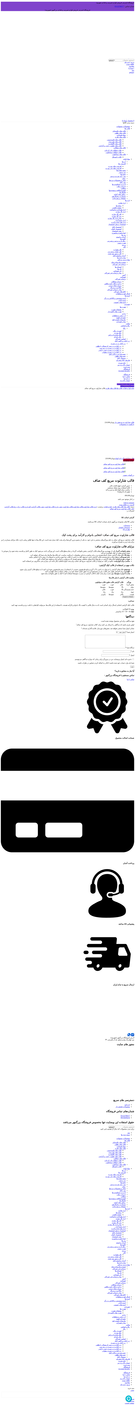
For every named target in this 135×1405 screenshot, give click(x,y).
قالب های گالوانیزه (115, 144)
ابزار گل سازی (121, 212)
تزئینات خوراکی (120, 279)
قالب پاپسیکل (117, 157)
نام (132, 651)
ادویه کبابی (122, 300)
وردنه (124, 245)
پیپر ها (124, 235)
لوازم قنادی (126, 388)
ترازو (124, 314)
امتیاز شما (130, 632)
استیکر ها (118, 267)
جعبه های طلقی (120, 356)
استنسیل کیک (117, 227)
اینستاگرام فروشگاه (127, 386)
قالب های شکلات (120, 148)
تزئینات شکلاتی (116, 282)
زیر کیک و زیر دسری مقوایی (112, 352)
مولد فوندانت (121, 135)
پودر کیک (123, 182)
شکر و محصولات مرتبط (117, 180)
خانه (132, 388)
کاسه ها (123, 239)
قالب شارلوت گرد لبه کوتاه (124, 458)
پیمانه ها (119, 206)
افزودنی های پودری (115, 166)
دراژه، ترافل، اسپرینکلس (113, 284)
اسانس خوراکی (120, 339)
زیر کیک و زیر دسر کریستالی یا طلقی (109, 346)
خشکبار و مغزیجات (119, 198)
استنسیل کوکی (116, 229)
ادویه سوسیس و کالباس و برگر (115, 298)
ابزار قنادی (122, 203)
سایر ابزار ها (121, 258)
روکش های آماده (120, 194)
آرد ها (124, 162)
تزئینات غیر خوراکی (119, 264)
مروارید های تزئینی (115, 286)
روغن (124, 178)
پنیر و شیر (122, 172)
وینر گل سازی (117, 216)
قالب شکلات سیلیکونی (114, 152)
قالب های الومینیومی (114, 140)
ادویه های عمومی (120, 302)
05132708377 (119, 6)
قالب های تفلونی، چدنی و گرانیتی (110, 146)
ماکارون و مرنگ (116, 288)
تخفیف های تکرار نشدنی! (125, 384)
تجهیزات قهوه (121, 318)
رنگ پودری (118, 333)
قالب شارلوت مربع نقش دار (124, 422)
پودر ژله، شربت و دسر (118, 176)
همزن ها (123, 307)
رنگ (124, 328)
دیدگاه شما (129, 648)
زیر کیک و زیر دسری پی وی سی (110, 348)
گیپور (124, 275)
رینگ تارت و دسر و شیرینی (116, 241)
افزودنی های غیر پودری (113, 168)
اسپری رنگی (117, 331)
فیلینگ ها (122, 192)
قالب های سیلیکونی (119, 154)
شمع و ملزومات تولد (118, 262)
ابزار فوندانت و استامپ (118, 210)
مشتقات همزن (116, 309)
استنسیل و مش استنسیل (117, 224)
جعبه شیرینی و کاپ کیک (117, 354)
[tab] (127, 525)
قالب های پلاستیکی (119, 131)
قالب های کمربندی (115, 142)
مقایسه (127, 1382)
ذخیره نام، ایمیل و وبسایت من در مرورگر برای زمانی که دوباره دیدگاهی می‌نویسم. (103, 659)
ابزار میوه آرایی (120, 220)
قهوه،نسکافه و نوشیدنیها (117, 190)
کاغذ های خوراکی (120, 292)
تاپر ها (119, 269)
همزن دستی (121, 243)
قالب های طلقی (120, 133)
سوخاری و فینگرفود (119, 196)
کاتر (124, 247)
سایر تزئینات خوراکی (114, 290)
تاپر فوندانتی (117, 271)
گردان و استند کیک (119, 256)
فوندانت (123, 277)
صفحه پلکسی (117, 208)
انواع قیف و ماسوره (119, 233)
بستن (132, 1390)
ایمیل (131, 655)
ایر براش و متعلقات (119, 316)
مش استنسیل (117, 231)
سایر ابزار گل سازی (115, 218)
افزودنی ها (122, 164)
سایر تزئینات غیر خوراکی (113, 273)
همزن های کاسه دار (115, 312)
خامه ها (123, 174)
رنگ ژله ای (118, 337)
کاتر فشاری (117, 250)
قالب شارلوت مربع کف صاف (120, 509)
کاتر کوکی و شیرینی (115, 252)
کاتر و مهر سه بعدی (115, 254)
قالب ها (119, 388)
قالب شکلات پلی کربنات (113, 150)
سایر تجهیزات (121, 322)
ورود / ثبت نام (125, 1384)
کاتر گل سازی (117, 214)
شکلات (123, 188)
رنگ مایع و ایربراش (115, 335)
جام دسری (122, 363)
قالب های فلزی (120, 137)
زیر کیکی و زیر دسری (118, 343)
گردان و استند (121, 237)
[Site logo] (131, 58)
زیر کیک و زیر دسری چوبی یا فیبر (110, 350)
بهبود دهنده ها (121, 170)
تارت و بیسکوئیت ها (119, 184)
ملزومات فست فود (119, 320)
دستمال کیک (121, 358)
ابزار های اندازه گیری (118, 222)
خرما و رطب (121, 186)
